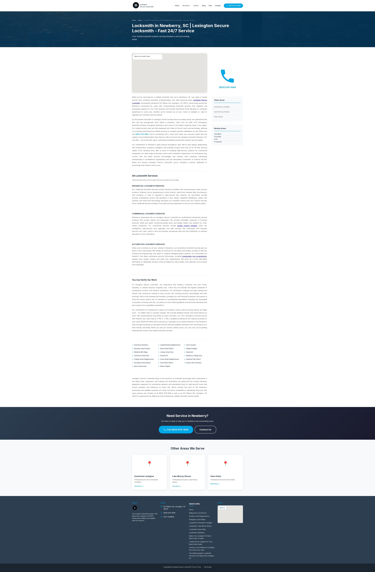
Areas (140, 20)
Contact (218, 6)
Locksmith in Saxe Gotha (197, 529)
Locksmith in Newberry (197, 533)
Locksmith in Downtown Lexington (200, 523)
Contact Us (205, 429)
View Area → (138, 486)
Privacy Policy (196, 567)
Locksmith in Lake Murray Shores (200, 526)
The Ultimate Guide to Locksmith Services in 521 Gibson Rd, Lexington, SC (201, 555)
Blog (204, 6)
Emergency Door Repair (197, 519)
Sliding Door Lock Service (197, 513)
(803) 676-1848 (235, 6)
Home (177, 6)
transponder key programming (194, 256)
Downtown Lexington (222, 107)
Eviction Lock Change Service (199, 516)
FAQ (210, 6)
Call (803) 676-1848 (177, 429)
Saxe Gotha (218, 117)
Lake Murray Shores (221, 112)
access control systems (187, 226)
